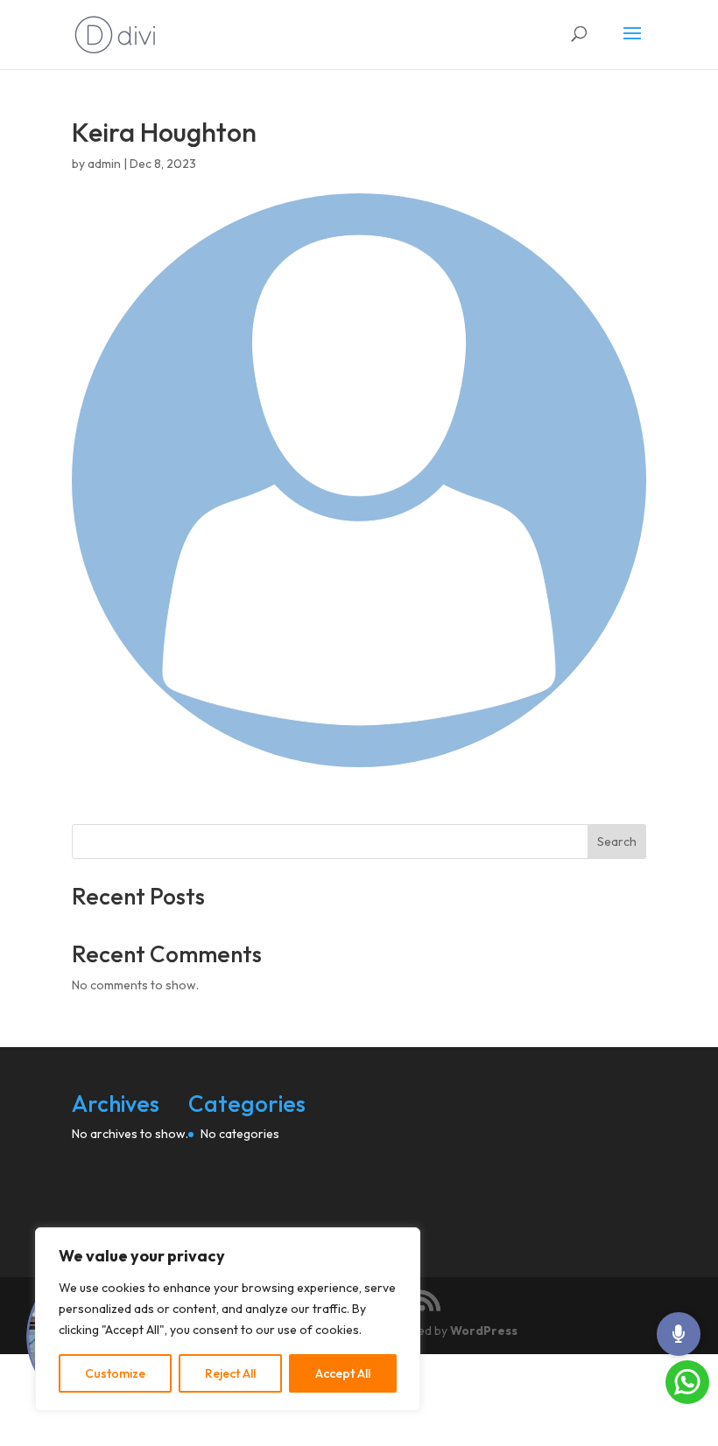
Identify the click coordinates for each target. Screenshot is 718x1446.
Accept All (342, 1373)
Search (617, 841)
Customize (115, 1373)
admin (104, 163)
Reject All (230, 1373)
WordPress (483, 1330)
